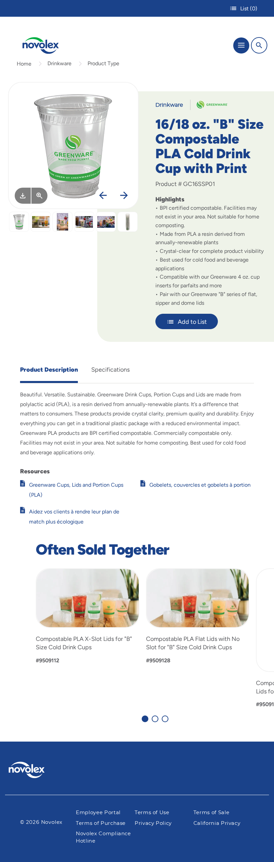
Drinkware (59, 63)
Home (24, 64)
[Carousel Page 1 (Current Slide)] (145, 718)
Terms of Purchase (101, 823)
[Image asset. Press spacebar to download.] (23, 196)
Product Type (103, 63)
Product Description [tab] (49, 369)
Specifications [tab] (110, 369)
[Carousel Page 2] (155, 718)
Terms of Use (152, 812)
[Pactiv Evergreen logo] (32, 771)
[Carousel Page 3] (165, 718)
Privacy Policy (153, 823)
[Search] (259, 45)
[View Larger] (39, 196)
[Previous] (103, 196)
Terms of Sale (211, 812)
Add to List (192, 321)
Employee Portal (98, 812)
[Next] (124, 196)
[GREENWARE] (209, 104)
